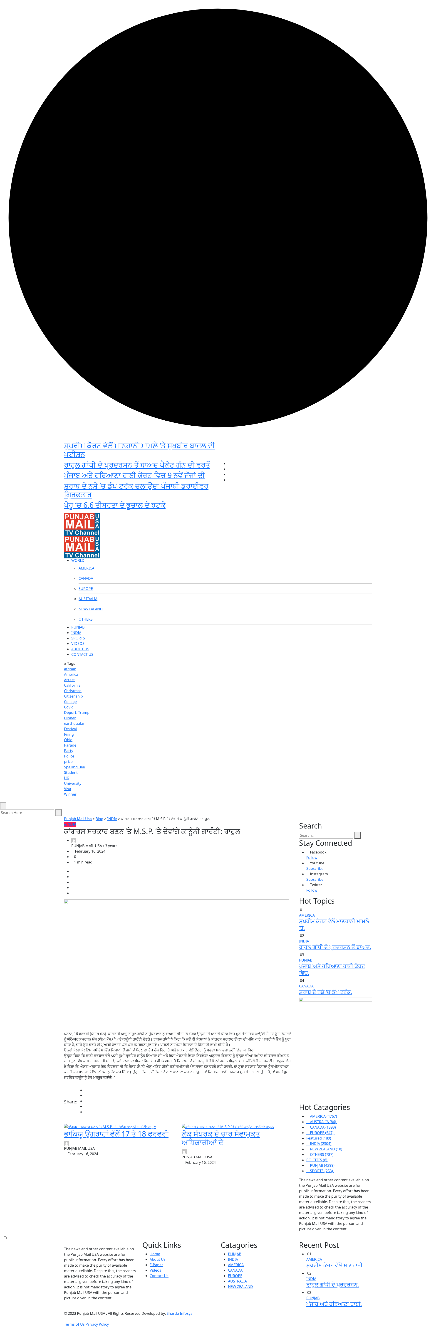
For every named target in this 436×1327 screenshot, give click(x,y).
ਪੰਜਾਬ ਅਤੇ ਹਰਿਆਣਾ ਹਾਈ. (334, 1303)
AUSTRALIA (88, 598)
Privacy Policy (97, 1324)
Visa (67, 788)
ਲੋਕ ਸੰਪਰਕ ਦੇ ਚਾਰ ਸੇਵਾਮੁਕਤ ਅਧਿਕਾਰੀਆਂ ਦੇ (221, 1138)
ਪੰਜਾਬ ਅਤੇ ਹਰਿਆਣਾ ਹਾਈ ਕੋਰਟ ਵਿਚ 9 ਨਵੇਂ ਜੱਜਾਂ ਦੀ (134, 475)
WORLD (77, 560)
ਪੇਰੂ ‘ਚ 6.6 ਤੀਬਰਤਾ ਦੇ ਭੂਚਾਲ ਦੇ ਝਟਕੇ (115, 505)
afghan (70, 668)
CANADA (86, 578)
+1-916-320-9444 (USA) (195, 508)
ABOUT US (80, 648)
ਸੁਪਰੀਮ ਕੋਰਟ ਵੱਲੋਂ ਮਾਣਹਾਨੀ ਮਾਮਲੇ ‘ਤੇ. (334, 924)
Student (71, 772)
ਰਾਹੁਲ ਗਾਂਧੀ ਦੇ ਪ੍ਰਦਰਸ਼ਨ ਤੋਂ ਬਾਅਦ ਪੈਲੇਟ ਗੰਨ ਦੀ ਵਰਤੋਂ (137, 465)
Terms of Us (74, 1324)
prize (68, 761)
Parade (70, 745)
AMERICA (86, 568)
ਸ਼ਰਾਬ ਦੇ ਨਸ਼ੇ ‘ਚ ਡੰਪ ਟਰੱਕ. (325, 992)
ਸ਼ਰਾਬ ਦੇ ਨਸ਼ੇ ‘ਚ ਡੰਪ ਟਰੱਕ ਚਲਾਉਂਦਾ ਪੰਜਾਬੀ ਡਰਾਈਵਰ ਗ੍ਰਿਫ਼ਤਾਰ (136, 490)
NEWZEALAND (91, 609)
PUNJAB (77, 627)
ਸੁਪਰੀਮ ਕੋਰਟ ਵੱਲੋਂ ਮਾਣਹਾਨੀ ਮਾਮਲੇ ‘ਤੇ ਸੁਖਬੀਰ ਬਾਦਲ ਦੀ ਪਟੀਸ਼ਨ (139, 450)
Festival (70, 728)
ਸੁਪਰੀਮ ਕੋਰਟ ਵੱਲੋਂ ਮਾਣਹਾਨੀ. (335, 1265)
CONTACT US (82, 654)
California (72, 685)
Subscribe (314, 868)
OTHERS (86, 619)
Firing (69, 734)
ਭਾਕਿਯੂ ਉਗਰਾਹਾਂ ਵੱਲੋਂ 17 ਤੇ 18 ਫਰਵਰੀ (116, 1134)
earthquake (74, 723)
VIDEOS (77, 643)
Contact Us (159, 1275)
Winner (70, 794)
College (70, 701)
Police (69, 756)
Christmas (73, 690)
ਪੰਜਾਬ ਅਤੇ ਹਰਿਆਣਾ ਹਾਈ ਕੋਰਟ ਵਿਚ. (332, 969)
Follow (311, 857)
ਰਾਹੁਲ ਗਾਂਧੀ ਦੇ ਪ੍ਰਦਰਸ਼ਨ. (332, 1284)
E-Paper (156, 1264)
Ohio (68, 739)
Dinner (70, 717)
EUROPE (86, 588)
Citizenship (73, 696)
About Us (158, 1259)
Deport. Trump (76, 712)
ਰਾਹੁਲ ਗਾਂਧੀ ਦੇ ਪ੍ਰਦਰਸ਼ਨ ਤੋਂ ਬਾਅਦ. (335, 947)
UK (66, 777)
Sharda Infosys (179, 1313)
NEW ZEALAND (240, 1286)
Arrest (69, 679)
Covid (69, 707)
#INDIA (70, 824)
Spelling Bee (74, 767)
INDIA (76, 632)
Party (68, 750)
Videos (155, 1270)
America (71, 674)
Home (155, 1253)
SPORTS (78, 638)
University (72, 783)
